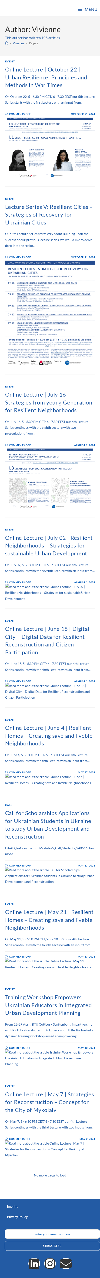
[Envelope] (66, 1263)
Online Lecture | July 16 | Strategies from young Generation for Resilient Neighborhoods (48, 402)
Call (8, 805)
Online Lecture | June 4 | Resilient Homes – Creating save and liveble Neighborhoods (49, 735)
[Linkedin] (34, 1263)
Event (10, 61)
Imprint (12, 1206)
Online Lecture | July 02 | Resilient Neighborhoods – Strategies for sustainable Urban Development (49, 545)
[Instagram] (50, 1263)
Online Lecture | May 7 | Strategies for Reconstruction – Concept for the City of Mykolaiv (49, 1102)
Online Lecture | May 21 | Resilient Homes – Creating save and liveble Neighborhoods (49, 919)
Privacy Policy (17, 1217)
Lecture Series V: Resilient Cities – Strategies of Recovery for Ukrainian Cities (49, 214)
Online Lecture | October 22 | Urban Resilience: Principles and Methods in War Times (46, 77)
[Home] (6, 43)
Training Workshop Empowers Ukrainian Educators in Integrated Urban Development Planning (48, 1005)
